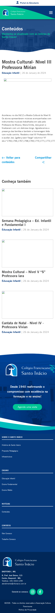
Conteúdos (6, 512)
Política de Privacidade (27, 610)
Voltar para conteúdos (11, 160)
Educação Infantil (11, 73)
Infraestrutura (7, 456)
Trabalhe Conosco (9, 539)
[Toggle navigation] (51, 12)
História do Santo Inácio (11, 445)
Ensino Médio (7, 490)
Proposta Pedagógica (10, 451)
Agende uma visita (27, 407)
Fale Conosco (7, 533)
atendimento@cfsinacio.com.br (14, 583)
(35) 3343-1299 (16, 581)
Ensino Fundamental (9, 484)
